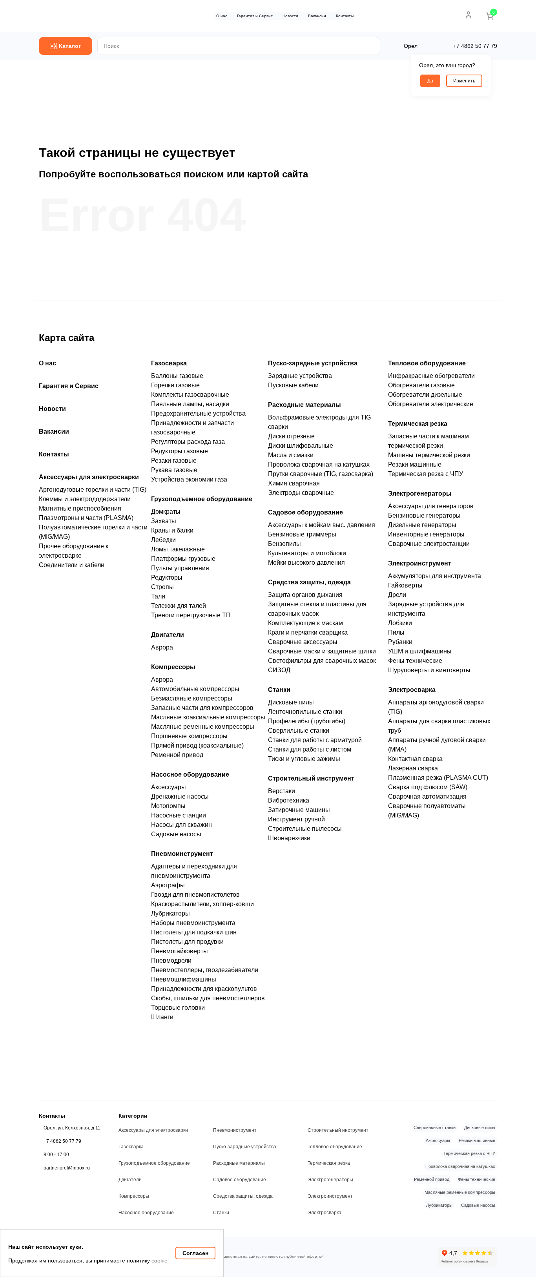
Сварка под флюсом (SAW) (427, 787)
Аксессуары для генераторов (431, 506)
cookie (159, 1260)
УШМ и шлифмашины (420, 651)
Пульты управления (180, 568)
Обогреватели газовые (421, 385)
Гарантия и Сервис (255, 16)
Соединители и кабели (71, 565)
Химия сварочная (294, 483)
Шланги (162, 1017)
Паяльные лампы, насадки (190, 404)
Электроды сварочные (301, 492)
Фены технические (415, 660)
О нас (221, 16)
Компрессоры (173, 667)
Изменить (464, 81)
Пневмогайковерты (179, 951)
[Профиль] (468, 15)
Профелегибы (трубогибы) (306, 721)
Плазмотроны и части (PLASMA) (86, 517)
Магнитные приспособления (80, 508)
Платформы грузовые (183, 558)
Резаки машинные (414, 464)
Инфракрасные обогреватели (431, 375)
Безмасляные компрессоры (191, 698)
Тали (158, 596)
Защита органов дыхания (305, 594)
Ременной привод (177, 755)
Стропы (162, 587)
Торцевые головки (178, 1007)
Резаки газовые (174, 460)
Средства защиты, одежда (309, 582)
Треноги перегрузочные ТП (191, 615)
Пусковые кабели (293, 385)
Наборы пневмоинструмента (193, 922)
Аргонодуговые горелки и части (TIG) (92, 489)
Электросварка (412, 689)
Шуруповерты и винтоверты (429, 670)
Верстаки (281, 791)
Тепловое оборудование (427, 363)
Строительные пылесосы (305, 828)
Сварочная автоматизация (427, 796)
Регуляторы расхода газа (188, 441)
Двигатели (167, 634)
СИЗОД (279, 670)
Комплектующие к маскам (305, 623)
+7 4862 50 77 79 (62, 1141)
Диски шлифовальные (300, 445)
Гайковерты (405, 585)
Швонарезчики (289, 838)
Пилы (396, 632)
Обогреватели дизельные (425, 394)
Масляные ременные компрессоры (202, 726)
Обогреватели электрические (430, 404)
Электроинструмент (419, 563)
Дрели (397, 594)
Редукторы (166, 577)
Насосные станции (178, 815)
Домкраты (165, 511)
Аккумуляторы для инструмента (434, 576)
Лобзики (400, 623)
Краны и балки (172, 530)
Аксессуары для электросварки (89, 477)
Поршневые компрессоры (189, 736)
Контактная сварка (415, 758)
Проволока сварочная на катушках (319, 464)
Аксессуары (168, 787)
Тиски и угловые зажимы (304, 758)
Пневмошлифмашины (183, 979)
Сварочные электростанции (429, 543)
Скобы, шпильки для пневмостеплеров (208, 998)
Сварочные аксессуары (302, 641)
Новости (290, 16)
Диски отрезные (291, 436)
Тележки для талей (178, 605)
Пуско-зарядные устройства (312, 363)
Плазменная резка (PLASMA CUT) (438, 777)
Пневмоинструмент (182, 853)
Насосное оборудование (190, 774)
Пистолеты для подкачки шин (194, 932)
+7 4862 (475, 46)
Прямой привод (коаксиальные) (197, 745)
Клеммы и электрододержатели (85, 499)
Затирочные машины (299, 809)
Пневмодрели (171, 960)
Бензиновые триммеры (302, 534)
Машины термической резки (429, 455)
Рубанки (400, 641)
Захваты (163, 521)
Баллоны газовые (177, 375)
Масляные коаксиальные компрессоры (208, 717)
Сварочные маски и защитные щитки (322, 651)
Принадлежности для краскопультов (204, 988)
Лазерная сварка (413, 768)
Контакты (345, 16)
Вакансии (317, 16)
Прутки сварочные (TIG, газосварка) (320, 474)
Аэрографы (168, 885)
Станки (279, 689)
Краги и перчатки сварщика (308, 632)
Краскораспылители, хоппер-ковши (202, 904)
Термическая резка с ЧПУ (425, 474)
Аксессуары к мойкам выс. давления (321, 525)
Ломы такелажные (178, 549)
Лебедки (163, 539)
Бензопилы (284, 543)
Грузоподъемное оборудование (201, 499)
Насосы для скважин (181, 824)
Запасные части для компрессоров (202, 707)
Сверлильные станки (298, 730)
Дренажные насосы (180, 796)
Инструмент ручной (296, 819)
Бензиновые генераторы (424, 515)
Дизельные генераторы (422, 525)
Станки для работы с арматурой (315, 740)
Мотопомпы (168, 806)
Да (430, 81)
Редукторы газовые (179, 451)
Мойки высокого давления (306, 562)
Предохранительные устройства (198, 413)
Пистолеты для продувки (187, 941)
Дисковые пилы (291, 702)
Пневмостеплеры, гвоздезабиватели (204, 970)
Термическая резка (417, 423)
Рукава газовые (174, 470)
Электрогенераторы (420, 493)
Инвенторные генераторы (426, 534)
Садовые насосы (176, 834)
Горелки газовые (175, 385)
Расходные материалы (304, 404)
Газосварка (169, 363)
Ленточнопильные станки (305, 711)
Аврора (162, 647)
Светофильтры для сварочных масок (322, 660)
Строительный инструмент (311, 778)
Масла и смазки (291, 455)
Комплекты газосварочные (190, 394)
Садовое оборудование (305, 512)
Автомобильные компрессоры (195, 689)
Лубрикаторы (170, 913)
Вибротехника (288, 800)
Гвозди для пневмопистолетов (195, 894)
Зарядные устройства (300, 375)
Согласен (195, 1253)
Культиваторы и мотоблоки (307, 553)
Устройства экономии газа (189, 479)
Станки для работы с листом (309, 749)
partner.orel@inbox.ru (67, 1168)
